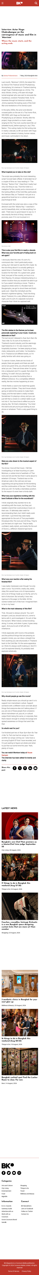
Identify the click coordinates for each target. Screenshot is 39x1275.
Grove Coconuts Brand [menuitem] (9, 1219)
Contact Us (25, 1214)
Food (3, 1194)
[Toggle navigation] (2, 3)
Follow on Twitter (27, 1211)
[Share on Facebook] (15, 768)
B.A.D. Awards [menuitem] (6, 1206)
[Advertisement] (19, 16)
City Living (5, 1188)
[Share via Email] (35, 768)
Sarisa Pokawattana (10, 75)
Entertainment (6, 1191)
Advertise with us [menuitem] (7, 1211)
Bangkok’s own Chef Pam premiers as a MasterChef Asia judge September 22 (19, 844)
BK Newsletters (26, 1206)
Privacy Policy (26, 1271)
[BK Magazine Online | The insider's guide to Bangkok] (19, 3)
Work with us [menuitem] (6, 1214)
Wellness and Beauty (27, 1194)
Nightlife (4, 1196)
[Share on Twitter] (20, 768)
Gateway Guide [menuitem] (7, 1208)
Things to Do (24, 1188)
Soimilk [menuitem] (4, 1222)
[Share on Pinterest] (25, 768)
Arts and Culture (7, 1185)
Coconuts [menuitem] (5, 1217)
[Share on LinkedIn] (30, 768)
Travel (22, 1191)
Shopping (23, 1185)
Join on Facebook (27, 1208)
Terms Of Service (13, 1271)
